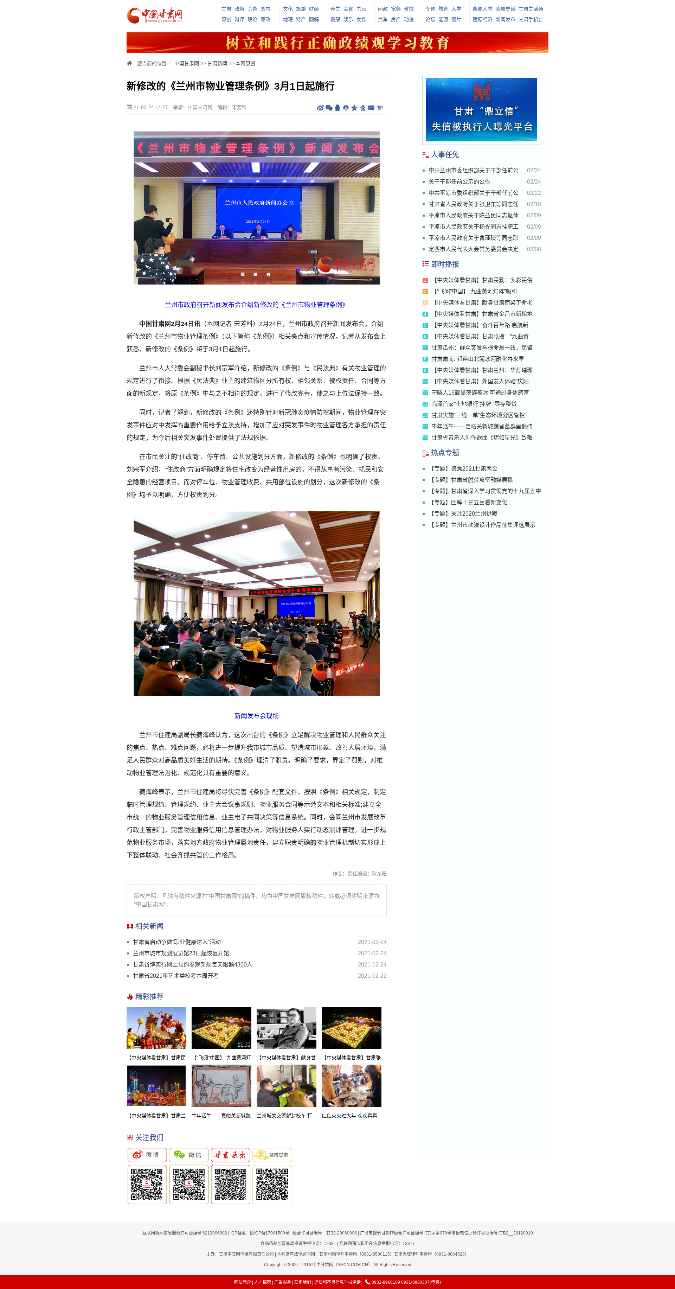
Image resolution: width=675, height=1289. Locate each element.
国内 (265, 9)
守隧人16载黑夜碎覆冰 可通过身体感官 (480, 393)
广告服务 (282, 1282)
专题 (430, 9)
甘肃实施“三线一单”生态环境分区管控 (478, 415)
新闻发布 (505, 19)
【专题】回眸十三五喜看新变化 (468, 502)
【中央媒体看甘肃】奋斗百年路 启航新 (479, 325)
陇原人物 (483, 9)
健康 (335, 19)
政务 (239, 9)
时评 (239, 19)
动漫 (409, 19)
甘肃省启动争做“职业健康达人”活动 (177, 942)
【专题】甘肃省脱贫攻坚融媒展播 (471, 480)
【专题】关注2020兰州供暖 (463, 514)
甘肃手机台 (531, 19)
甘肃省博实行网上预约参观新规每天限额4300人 (192, 965)
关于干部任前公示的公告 (459, 182)
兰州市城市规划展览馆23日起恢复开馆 (181, 953)
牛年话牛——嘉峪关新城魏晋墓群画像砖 (482, 426)
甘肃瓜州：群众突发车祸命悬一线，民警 (482, 348)
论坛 (430, 19)
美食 (348, 9)
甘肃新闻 (217, 63)
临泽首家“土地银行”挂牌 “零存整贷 (474, 404)
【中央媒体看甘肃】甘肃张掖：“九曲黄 (480, 336)
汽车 (383, 19)
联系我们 (302, 1282)
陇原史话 (505, 9)
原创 (226, 19)
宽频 (396, 9)
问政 (383, 9)
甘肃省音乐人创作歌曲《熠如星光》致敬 (482, 438)
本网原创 (245, 63)
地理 (288, 19)
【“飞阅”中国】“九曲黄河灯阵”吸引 (474, 291)
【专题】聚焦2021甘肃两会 (463, 469)
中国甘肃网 (186, 63)
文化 (288, 9)
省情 (409, 9)
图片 (456, 19)
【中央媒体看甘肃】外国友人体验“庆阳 (480, 381)
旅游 (301, 9)
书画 (361, 9)
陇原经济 (483, 19)
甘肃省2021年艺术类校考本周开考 (176, 976)
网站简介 (242, 1282)
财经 (314, 9)
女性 (361, 19)
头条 (252, 9)
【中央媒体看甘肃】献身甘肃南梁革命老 (482, 303)
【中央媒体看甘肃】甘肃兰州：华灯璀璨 (482, 370)
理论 (252, 19)
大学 (456, 9)
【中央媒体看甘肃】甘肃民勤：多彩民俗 (482, 280)
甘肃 (226, 9)
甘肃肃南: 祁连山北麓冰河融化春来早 (477, 359)
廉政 (265, 19)
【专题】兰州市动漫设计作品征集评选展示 (482, 525)
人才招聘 (262, 1282)
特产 (301, 19)
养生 (335, 9)
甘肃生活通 (531, 9)
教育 (443, 9)
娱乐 (348, 19)
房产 (396, 19)
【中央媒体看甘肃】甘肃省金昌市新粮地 (482, 314)
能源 (443, 19)
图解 (314, 19)
